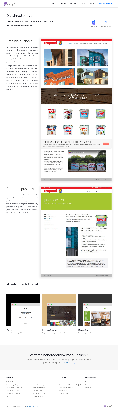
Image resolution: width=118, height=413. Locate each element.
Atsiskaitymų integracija (40, 385)
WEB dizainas (10, 382)
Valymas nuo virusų (38, 396)
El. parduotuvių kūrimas (13, 390)
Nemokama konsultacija (105, 3)
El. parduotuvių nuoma (13, 393)
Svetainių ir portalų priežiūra (14, 385)
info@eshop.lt (63, 390)
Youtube (87, 385)
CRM (7, 396)
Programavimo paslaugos (14, 387)
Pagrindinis (53, 3)
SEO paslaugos (37, 390)
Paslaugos (73, 3)
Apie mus (63, 3)
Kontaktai (91, 3)
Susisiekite (67, 362)
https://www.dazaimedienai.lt (22, 25)
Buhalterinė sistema (39, 382)
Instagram (88, 387)
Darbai (83, 3)
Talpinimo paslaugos (39, 393)
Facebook (88, 382)
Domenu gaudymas (32, 406)
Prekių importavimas (39, 387)
